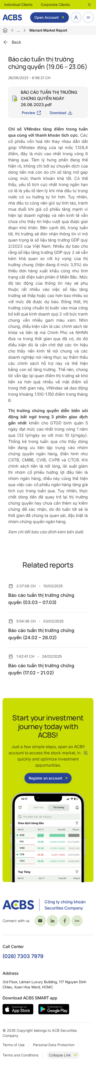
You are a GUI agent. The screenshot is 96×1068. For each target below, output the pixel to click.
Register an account (45, 778)
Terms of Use (14, 1045)
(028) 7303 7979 (23, 956)
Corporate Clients (55, 4)
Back (16, 42)
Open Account (46, 17)
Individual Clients (18, 4)
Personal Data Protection (53, 1045)
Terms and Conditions (20, 1055)
